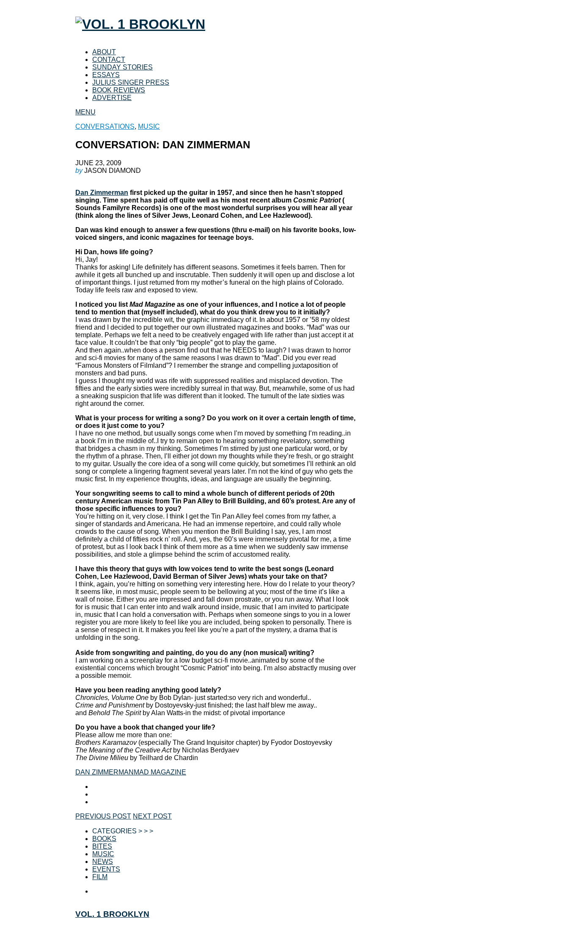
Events (106, 869)
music (149, 126)
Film (99, 876)
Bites (102, 846)
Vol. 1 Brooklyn (112, 914)
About (104, 52)
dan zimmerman (104, 772)
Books (104, 838)
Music (103, 854)
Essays (106, 74)
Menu (85, 112)
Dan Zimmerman (101, 192)
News (102, 861)
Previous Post (103, 816)
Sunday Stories (122, 67)
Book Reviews (118, 90)
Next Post (152, 816)
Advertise (112, 97)
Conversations (105, 126)
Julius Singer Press (130, 82)
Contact (108, 59)
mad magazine (160, 772)
